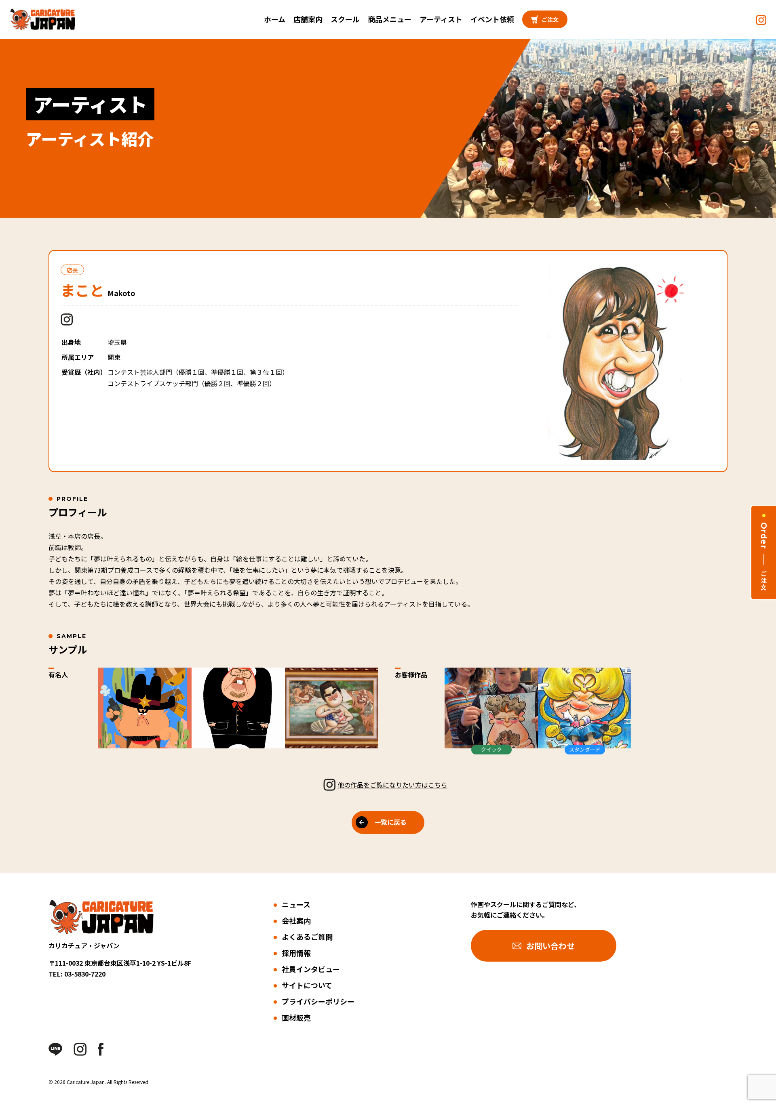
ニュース (296, 904)
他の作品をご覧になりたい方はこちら (392, 785)
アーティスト (441, 19)
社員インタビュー (311, 969)
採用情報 (296, 952)
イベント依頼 (492, 19)
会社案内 (296, 920)
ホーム (274, 19)
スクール (345, 19)
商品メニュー (389, 19)
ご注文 (550, 19)
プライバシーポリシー (318, 1001)
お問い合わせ (550, 946)
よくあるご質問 (307, 936)
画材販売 (296, 1017)
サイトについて (307, 985)
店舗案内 (308, 19)
